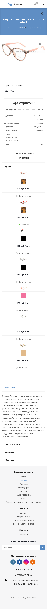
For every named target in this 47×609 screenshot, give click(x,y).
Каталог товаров (23, 472)
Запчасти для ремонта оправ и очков (23, 502)
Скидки (23, 530)
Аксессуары (23, 487)
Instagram (26, 562)
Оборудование (23, 494)
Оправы (23, 480)
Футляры (23, 483)
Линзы (23, 491)
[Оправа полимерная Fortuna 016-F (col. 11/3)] (23, 58)
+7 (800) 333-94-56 (23, 574)
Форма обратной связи (23, 523)
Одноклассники (32, 562)
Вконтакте (13, 562)
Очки (23, 476)
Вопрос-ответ (23, 516)
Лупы (23, 498)
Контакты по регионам (23, 520)
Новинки (23, 534)
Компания (23, 513)
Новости (23, 508)
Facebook (19, 562)
